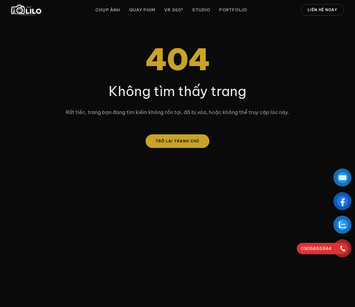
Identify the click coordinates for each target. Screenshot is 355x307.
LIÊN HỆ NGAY (322, 9)
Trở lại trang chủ (178, 141)
